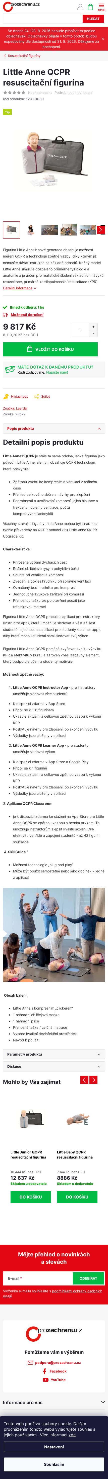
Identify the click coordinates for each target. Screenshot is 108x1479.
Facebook (58, 1371)
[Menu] (101, 6)
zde (72, 1434)
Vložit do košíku (54, 349)
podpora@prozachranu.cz (58, 1362)
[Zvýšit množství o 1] (93, 326)
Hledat (93, 19)
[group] (31, 1150)
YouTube (58, 1380)
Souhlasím (54, 1464)
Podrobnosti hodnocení (73, 93)
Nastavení (54, 1446)
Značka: (15, 408)
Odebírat (88, 1278)
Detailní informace (17, 288)
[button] (31, 1185)
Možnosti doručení (27, 314)
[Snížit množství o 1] (93, 333)
